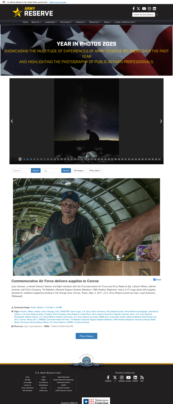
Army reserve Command (102, 314)
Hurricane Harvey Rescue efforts (34, 322)
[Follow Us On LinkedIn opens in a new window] (135, 378)
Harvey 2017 (32, 319)
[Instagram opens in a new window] (149, 8)
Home (25, 22)
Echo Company (59, 314)
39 (153, 159)
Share (158, 279)
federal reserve (31, 316)
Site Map (27, 380)
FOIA (43, 377)
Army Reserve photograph (136, 311)
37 (146, 159)
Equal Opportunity (63, 377)
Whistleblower (43, 385)
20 (88, 159)
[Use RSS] (142, 378)
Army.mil (43, 388)
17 (78, 159)
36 (142, 159)
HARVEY (42, 319)
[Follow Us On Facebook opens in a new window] (108, 378)
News (106, 22)
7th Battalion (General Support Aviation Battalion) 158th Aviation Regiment (102, 319)
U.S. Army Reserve (57, 322)
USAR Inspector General (63, 390)
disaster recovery (121, 314)
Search (36, 170)
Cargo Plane (85, 314)
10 (55, 159)
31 (126, 159)
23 (98, 159)
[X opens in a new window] (138, 8)
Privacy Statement (27, 388)
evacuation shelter (118, 316)
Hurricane (101, 311)
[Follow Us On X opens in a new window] (115, 378)
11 (58, 159)
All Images (79, 170)
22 (95, 159)
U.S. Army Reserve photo (33, 314)
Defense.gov (43, 390)
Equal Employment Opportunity (63, 380)
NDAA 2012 (104, 316)
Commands (65, 22)
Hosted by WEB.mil (69, 403)
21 (92, 159)
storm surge (76, 311)
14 (68, 159)
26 (109, 159)
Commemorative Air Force (58, 319)
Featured (80, 22)
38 (149, 159)
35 (139, 159)
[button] (59, 2)
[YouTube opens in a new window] (144, 8)
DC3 (57, 311)
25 (105, 159)
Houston (23, 311)
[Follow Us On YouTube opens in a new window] (128, 378)
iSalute (43, 380)
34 (136, 159)
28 (115, 159)
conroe (23, 319)
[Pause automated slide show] (20, 159)
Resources (94, 22)
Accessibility (28, 382)
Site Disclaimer (27, 390)
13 (65, 159)
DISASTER (64, 311)
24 (102, 159)
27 (112, 159)
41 (159, 159)
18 (82, 159)
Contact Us (27, 385)
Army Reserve (73, 314)
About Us (35, 22)
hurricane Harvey (81, 322)
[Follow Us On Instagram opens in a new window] (121, 378)
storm (132, 314)
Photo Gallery (86, 336)
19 (85, 159)
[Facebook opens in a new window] (134, 8)
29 (119, 159)
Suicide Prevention (63, 388)
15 (71, 159)
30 (122, 159)
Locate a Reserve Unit (124, 22)
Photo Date (94, 170)
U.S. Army (86, 311)
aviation (37, 311)
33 (132, 159)
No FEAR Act (43, 382)
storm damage (48, 311)
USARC (70, 322)
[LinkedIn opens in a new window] (154, 8)
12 (61, 159)
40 (156, 159)
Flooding (48, 314)
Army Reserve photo (115, 311)
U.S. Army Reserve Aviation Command (55, 316)
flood (94, 311)
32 (129, 159)
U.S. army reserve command (86, 316)
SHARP (63, 385)
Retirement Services (63, 382)
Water (30, 311)
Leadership (50, 22)
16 (75, 159)
